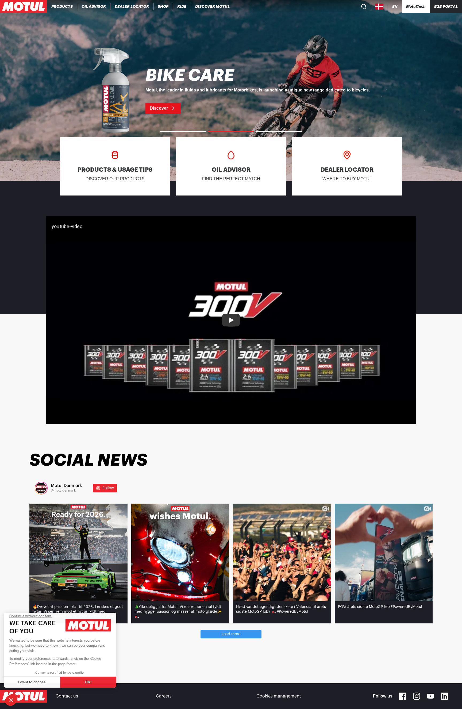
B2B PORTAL (446, 6)
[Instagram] (416, 696)
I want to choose (33, 682)
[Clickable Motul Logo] (23, 6)
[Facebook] (402, 696)
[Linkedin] (444, 696)
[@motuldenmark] (41, 488)
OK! (89, 682)
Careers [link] (164, 696)
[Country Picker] (379, 6)
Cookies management (278, 696)
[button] (11, 699)
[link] (163, 6)
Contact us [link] (67, 696)
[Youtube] (430, 696)
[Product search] (364, 6)
